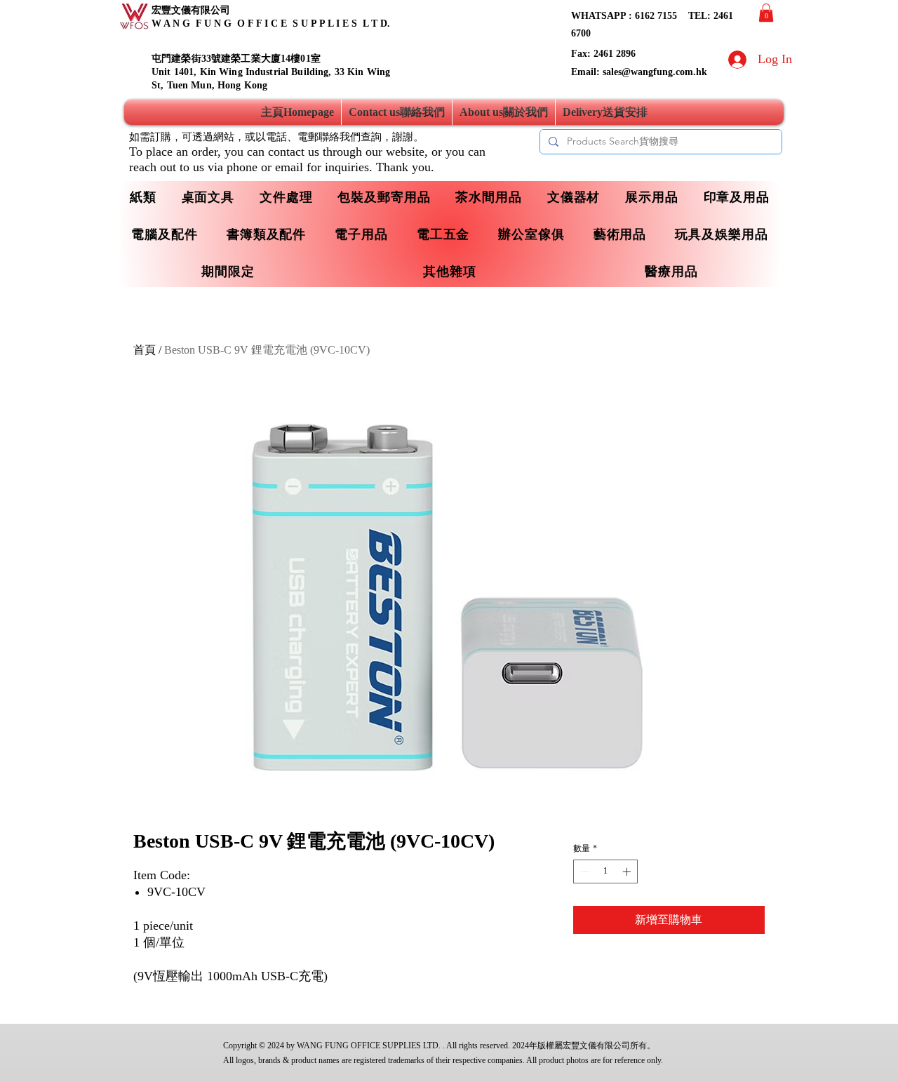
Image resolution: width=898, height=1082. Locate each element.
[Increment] (628, 871)
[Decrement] (583, 871)
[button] (766, 13)
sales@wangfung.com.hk (655, 72)
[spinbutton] (605, 871)
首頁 (144, 350)
